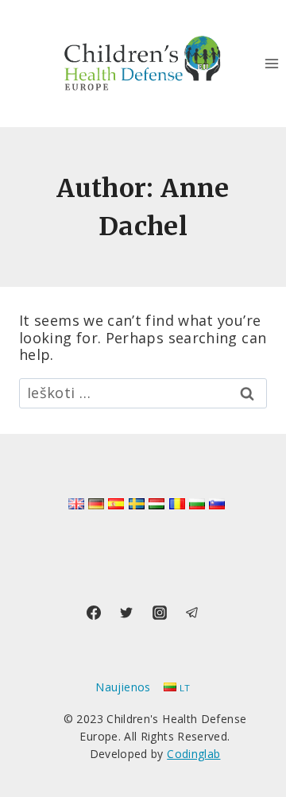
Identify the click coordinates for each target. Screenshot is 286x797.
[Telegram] (192, 612)
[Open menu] (271, 63)
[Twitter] (126, 612)
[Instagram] (159, 612)
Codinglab (193, 753)
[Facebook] (93, 612)
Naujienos (122, 686)
